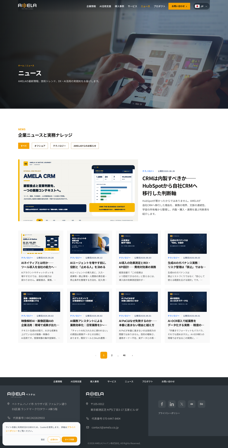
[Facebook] (162, 404)
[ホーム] (27, 6)
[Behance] (201, 404)
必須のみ (54, 439)
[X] (182, 404)
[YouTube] (191, 404)
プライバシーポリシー (169, 413)
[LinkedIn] (172, 404)
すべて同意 (69, 439)
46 (124, 355)
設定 (43, 439)
